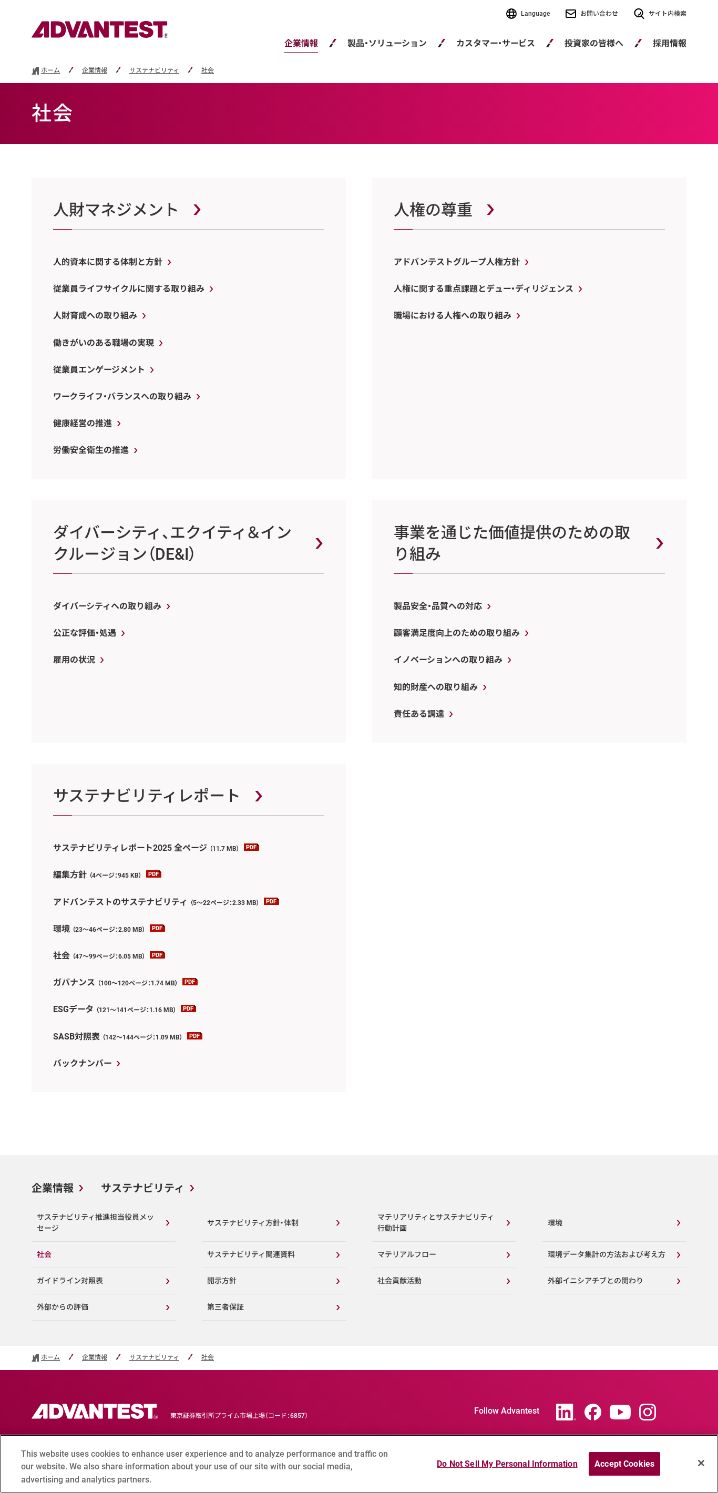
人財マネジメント (116, 210)
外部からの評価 (62, 1307)
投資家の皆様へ (594, 43)
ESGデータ (115, 1009)
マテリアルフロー (406, 1254)
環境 (99, 929)
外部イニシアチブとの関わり (595, 1280)
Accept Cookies (624, 1464)
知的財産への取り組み (436, 687)
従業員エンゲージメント (99, 370)
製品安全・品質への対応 (438, 606)
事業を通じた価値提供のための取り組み (512, 543)
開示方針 (222, 1280)
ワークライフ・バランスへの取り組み (122, 396)
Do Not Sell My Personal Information (507, 1464)
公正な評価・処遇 (84, 633)
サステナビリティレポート (147, 796)
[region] (359, 1464)
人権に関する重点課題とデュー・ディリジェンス (483, 289)
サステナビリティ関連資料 (251, 1254)
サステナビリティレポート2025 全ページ (146, 848)
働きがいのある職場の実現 (103, 343)
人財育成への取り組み (95, 316)
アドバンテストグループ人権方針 (457, 262)
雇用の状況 (74, 660)
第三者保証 (225, 1307)
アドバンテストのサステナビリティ (156, 902)
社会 (207, 70)
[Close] (701, 1463)
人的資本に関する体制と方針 (107, 262)
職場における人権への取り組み (452, 316)
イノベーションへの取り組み (448, 660)
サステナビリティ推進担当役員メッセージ (95, 1222)
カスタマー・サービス (495, 43)
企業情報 (301, 43)
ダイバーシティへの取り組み (107, 606)
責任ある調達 (419, 714)
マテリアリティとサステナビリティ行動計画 (435, 1222)
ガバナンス (115, 982)
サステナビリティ (154, 70)
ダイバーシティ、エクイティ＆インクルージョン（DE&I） (172, 543)
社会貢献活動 (399, 1280)
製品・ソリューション (387, 43)
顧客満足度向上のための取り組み (457, 633)
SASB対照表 (118, 1037)
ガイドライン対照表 (70, 1280)
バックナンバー (82, 1063)
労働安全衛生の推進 (91, 450)
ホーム (50, 70)
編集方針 (97, 875)
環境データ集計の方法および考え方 (606, 1254)
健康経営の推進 (82, 423)
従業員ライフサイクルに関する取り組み (128, 289)
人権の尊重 (433, 210)
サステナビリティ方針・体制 (253, 1223)
